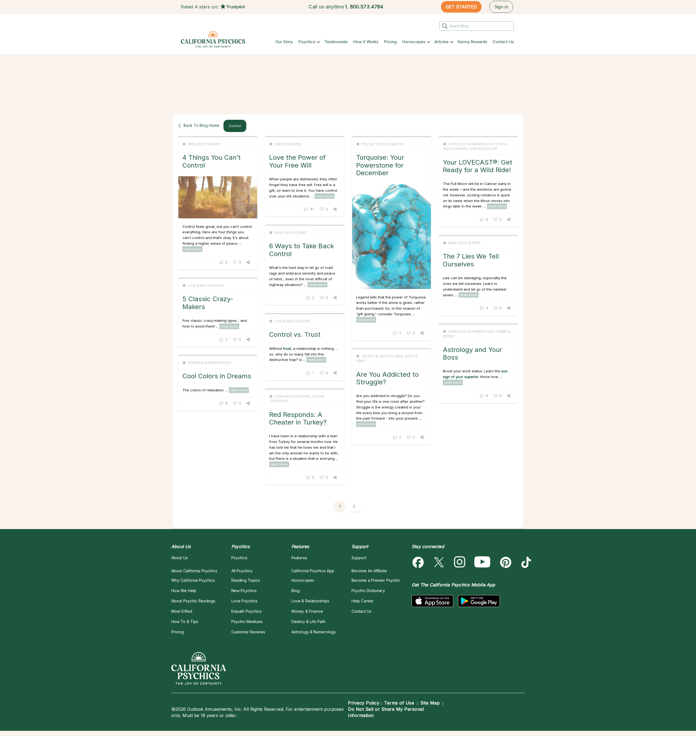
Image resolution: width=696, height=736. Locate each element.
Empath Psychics (246, 611)
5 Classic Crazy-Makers (208, 302)
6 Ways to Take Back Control (301, 249)
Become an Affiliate (369, 570)
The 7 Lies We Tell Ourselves (471, 260)
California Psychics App (312, 570)
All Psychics (242, 570)
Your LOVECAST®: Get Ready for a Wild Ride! (477, 166)
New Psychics (244, 590)
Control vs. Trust (295, 334)
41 (312, 209)
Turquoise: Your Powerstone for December (380, 165)
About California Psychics (194, 570)
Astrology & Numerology (471, 144)
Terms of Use (399, 703)
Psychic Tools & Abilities (383, 144)
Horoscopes (413, 41)
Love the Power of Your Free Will (297, 161)
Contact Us (503, 41)
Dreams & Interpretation (209, 362)
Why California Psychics (193, 580)
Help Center (363, 601)
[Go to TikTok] (525, 562)
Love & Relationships (205, 285)
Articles (441, 41)
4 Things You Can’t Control (211, 161)
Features (299, 557)
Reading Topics (245, 580)
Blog (295, 590)
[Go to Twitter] (439, 562)
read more (192, 249)
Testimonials (336, 41)
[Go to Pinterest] (504, 562)
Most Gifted (181, 611)
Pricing (390, 41)
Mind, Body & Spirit (204, 144)
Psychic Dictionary (368, 590)
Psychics (306, 41)
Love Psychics (244, 601)
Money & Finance (307, 611)
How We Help (183, 590)
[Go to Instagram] (459, 562)
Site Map (430, 703)
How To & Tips (184, 621)
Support (359, 557)
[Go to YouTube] (482, 562)
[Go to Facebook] (419, 562)
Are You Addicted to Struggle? (387, 378)
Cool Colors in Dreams (216, 376)
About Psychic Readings (193, 601)
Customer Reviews (248, 632)
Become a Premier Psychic (376, 580)
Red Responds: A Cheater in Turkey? (298, 418)
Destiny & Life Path (377, 356)
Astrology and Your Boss (472, 353)
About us (179, 557)
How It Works (365, 41)
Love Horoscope (483, 148)
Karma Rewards (472, 41)
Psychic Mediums (247, 621)
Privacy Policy (363, 703)
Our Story (284, 41)
